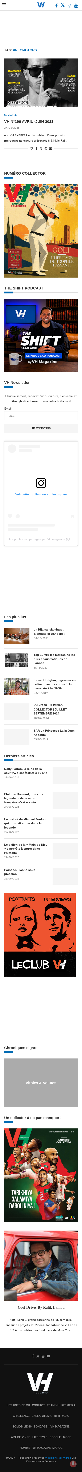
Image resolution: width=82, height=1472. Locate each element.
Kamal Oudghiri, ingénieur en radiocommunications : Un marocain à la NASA (55, 684)
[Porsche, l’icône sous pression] (65, 876)
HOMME (25, 1447)
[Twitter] (63, 6)
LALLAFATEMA (42, 1415)
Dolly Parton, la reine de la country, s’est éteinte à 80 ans (25, 771)
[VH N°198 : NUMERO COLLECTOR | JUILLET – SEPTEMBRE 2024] (16, 711)
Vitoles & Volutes (41, 1083)
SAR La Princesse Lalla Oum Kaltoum (54, 732)
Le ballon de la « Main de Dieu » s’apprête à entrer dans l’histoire (26, 848)
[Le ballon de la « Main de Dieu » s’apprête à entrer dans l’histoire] (65, 851)
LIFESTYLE (40, 1437)
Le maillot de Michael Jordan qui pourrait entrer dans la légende (25, 823)
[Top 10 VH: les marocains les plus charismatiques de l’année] (16, 661)
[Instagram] (70, 6)
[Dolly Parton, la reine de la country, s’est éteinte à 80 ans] (65, 775)
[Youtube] (76, 6)
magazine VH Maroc (58, 1458)
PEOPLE (55, 1437)
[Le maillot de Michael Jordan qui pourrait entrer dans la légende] (65, 825)
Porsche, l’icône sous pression (19, 872)
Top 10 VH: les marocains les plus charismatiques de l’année (54, 659)
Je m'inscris (41, 428)
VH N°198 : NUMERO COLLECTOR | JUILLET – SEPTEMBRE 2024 (51, 709)
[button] (8, 1082)
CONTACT (38, 1405)
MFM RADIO (61, 1415)
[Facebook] (56, 6)
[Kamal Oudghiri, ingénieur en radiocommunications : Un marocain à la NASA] (16, 686)
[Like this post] (31, 148)
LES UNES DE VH (18, 1405)
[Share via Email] (50, 148)
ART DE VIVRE (20, 1437)
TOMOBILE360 (22, 1426)
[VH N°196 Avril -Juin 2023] (41, 82)
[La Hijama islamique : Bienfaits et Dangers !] (16, 636)
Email (8, 408)
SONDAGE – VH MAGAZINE (52, 1426)
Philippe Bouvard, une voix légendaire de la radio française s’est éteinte (23, 798)
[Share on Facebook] (36, 148)
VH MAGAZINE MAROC (47, 1447)
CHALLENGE (21, 1415)
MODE (67, 1437)
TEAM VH (53, 1405)
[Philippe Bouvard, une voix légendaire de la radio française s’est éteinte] (65, 800)
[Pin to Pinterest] (46, 148)
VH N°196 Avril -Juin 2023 (28, 121)
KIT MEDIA (68, 1405)
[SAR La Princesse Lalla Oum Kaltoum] (16, 737)
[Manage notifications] (73, 1464)
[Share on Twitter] (41, 148)
